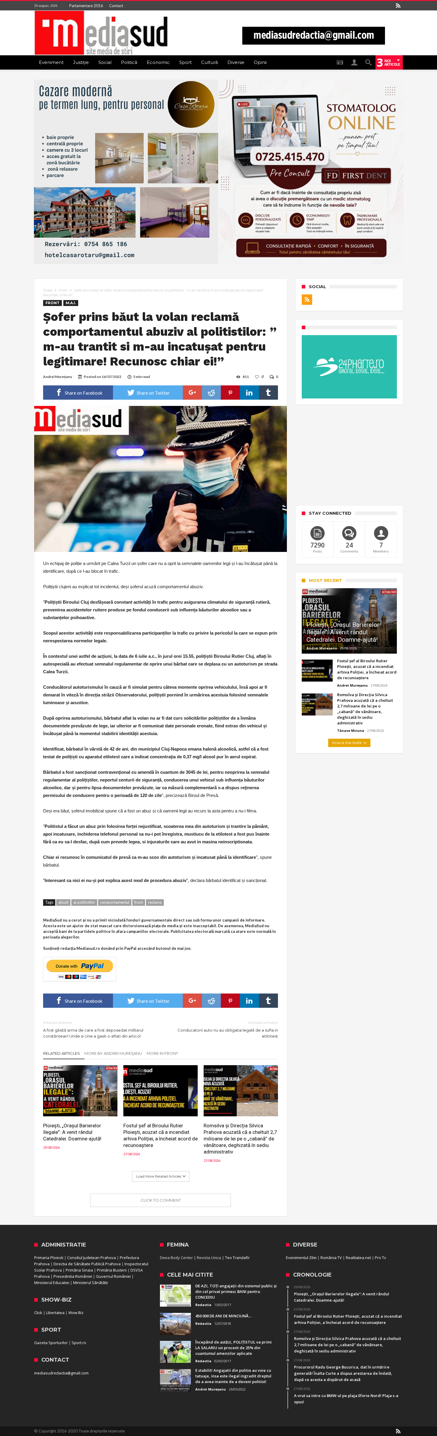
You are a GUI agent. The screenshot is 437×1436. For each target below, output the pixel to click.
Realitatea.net (358, 1257)
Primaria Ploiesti (48, 1257)
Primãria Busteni (112, 1270)
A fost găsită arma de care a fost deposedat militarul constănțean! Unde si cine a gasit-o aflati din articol (93, 1029)
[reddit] (211, 392)
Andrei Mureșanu (57, 376)
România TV (331, 1257)
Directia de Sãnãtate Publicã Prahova (87, 1263)
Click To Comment (161, 1200)
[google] (192, 392)
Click (38, 1312)
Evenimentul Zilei (301, 1257)
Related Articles (61, 1053)
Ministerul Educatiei (51, 1282)
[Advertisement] (349, 455)
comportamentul (114, 902)
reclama (155, 902)
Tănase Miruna (350, 730)
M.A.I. (71, 303)
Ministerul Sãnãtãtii (90, 1282)
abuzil (63, 902)
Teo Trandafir (237, 1257)
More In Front (162, 1053)
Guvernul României (113, 1276)
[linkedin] (249, 392)
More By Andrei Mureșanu (113, 1053)
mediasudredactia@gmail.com (61, 1373)
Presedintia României (73, 1276)
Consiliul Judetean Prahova (91, 1257)
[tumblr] (268, 392)
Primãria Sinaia (79, 1270)
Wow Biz (76, 1312)
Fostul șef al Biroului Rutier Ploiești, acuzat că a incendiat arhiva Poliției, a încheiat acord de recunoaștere (160, 1135)
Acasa (47, 290)
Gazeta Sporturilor (51, 1342)
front (138, 902)
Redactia (203, 1304)
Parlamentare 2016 (86, 5)
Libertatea (55, 1312)
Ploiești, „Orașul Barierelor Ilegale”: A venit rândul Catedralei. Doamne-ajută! (72, 1132)
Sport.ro (79, 1342)
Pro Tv (380, 1257)
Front (63, 290)
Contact (116, 5)
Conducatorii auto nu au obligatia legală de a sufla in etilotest (227, 1029)
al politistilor (84, 902)
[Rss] (398, 5)
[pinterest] (230, 392)
